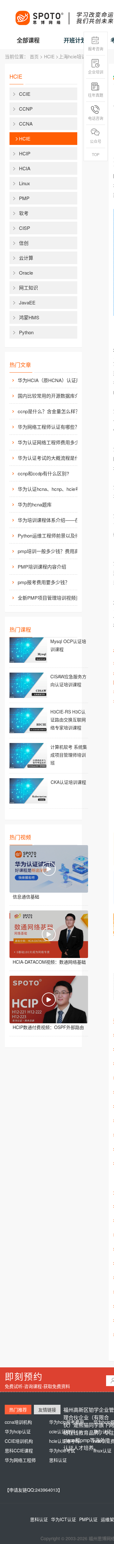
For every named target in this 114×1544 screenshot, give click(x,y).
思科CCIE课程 (19, 1450)
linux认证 (102, 1450)
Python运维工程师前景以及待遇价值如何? (52, 535)
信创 (23, 242)
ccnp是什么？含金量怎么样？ (49, 411)
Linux (24, 183)
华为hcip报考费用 (66, 1422)
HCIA (24, 168)
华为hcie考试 (62, 1450)
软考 (23, 213)
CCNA (26, 123)
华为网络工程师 (20, 1460)
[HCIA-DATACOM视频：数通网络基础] (49, 934)
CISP (24, 228)
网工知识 (28, 287)
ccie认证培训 (62, 1431)
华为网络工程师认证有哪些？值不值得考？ (52, 426)
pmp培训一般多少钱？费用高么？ (52, 551)
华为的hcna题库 (35, 504)
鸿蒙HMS (29, 317)
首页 (34, 56)
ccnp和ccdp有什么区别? (43, 473)
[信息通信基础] (49, 869)
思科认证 (58, 1460)
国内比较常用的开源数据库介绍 (51, 395)
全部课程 (28, 40)
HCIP (24, 153)
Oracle (26, 272)
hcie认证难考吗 (64, 1441)
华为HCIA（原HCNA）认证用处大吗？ (52, 380)
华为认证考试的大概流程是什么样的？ (52, 457)
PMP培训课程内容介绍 (42, 566)
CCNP (26, 108)
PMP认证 (88, 1519)
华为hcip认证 (18, 1431)
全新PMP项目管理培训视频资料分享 (52, 597)
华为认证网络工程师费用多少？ (51, 442)
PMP (24, 198)
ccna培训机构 (18, 1422)
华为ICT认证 (63, 1519)
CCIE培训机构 (19, 1441)
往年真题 (95, 95)
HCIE (49, 56)
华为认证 (102, 1431)
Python (26, 332)
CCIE (24, 93)
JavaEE (27, 302)
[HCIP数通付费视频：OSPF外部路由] (49, 999)
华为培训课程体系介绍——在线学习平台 (52, 520)
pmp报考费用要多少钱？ (44, 582)
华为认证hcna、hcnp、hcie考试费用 (52, 488)
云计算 (26, 257)
